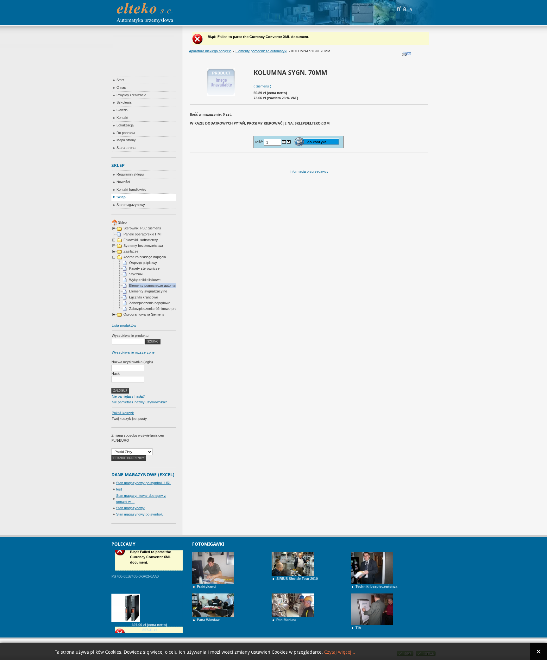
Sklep (122, 222)
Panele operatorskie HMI (142, 234)
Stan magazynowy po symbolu (139, 514)
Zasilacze (130, 251)
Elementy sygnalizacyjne (148, 291)
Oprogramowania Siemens (143, 314)
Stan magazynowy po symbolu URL (143, 483)
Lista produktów (124, 325)
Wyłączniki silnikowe (144, 280)
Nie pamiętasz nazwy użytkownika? (139, 402)
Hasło (115, 373)
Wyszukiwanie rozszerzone (133, 352)
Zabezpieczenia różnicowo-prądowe (157, 309)
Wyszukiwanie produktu (130, 335)
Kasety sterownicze (144, 268)
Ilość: (259, 142)
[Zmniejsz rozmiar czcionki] (410, 8)
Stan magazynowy (130, 508)
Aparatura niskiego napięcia (210, 51)
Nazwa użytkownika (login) (132, 362)
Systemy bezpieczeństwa (143, 245)
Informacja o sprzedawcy (309, 171)
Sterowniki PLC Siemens (142, 228)
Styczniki (136, 274)
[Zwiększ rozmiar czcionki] (398, 8)
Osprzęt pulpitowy (143, 263)
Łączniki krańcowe (143, 297)
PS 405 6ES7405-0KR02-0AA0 (135, 568)
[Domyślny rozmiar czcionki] (404, 8)
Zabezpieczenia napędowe (149, 303)
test (119, 489)
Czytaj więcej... (339, 652)
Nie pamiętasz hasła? (128, 396)
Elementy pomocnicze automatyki (261, 51)
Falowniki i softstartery (140, 240)
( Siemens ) (262, 86)
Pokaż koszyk (123, 413)
